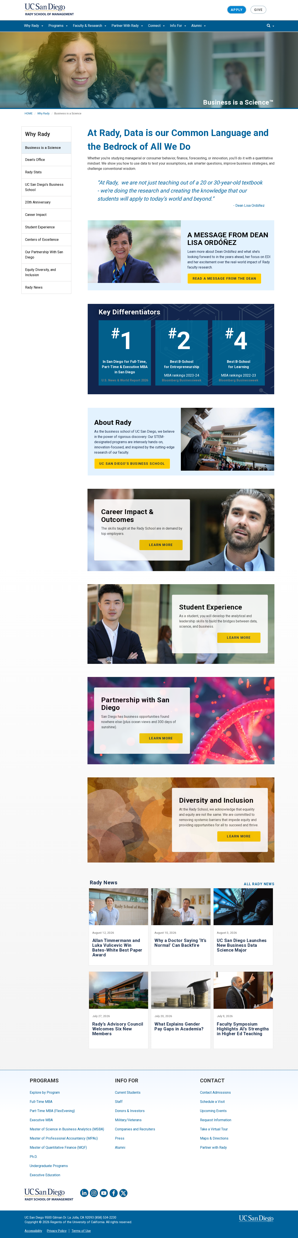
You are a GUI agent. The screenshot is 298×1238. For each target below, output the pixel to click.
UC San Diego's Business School (44, 187)
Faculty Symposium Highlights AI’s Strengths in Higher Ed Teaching (243, 1028)
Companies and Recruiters (135, 1129)
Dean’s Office (35, 160)
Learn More (161, 545)
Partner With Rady (125, 26)
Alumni (196, 26)
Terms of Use (81, 1231)
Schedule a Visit (212, 1102)
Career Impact (35, 215)
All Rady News (259, 884)
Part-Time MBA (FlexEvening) (52, 1111)
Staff (119, 1102)
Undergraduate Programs (49, 1166)
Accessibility (33, 1231)
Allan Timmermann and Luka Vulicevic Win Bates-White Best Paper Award (117, 947)
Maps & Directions (214, 1138)
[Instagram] (94, 1193)
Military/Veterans (128, 1120)
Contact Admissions (215, 1092)
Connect (154, 26)
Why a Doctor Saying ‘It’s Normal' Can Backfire (180, 943)
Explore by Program (45, 1092)
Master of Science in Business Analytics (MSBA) (67, 1129)
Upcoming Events (213, 1111)
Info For (176, 26)
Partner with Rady (213, 1147)
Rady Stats (33, 172)
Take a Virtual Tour (214, 1129)
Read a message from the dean (224, 279)
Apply (237, 10)
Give (258, 10)
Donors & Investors (130, 1111)
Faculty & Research (88, 26)
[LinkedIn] (84, 1193)
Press (119, 1138)
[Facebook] (113, 1193)
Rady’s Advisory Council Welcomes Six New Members (117, 1028)
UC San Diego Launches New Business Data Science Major (242, 945)
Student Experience (40, 227)
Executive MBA (41, 1120)
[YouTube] (103, 1193)
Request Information (215, 1120)
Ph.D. (33, 1157)
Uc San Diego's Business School (132, 464)
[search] (270, 26)
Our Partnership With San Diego (44, 254)
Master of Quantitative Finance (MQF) (58, 1147)
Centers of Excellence (42, 240)
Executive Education (45, 1175)
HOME (29, 113)
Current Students (127, 1092)
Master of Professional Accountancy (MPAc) (64, 1138)
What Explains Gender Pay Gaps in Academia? (179, 1026)
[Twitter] (123, 1193)
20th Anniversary (38, 202)
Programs (56, 26)
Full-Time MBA (41, 1102)
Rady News (34, 287)
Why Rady (32, 26)
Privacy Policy (57, 1231)
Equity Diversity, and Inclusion (40, 272)
